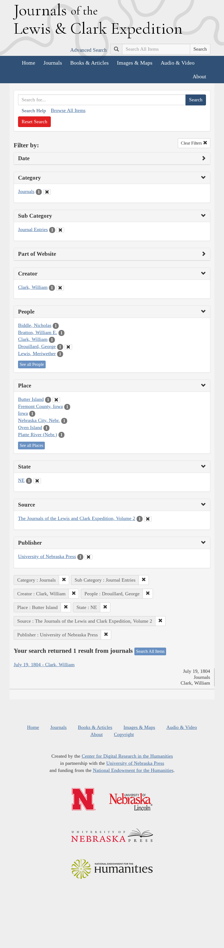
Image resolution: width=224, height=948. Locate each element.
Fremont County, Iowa (40, 406)
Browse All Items (68, 110)
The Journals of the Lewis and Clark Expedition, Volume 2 (76, 518)
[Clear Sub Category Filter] (60, 230)
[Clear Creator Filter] (60, 288)
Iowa (23, 413)
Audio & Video (177, 63)
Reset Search (34, 121)
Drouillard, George (37, 346)
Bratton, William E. (37, 332)
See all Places (31, 445)
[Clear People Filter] (68, 347)
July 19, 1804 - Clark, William (44, 664)
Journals (52, 63)
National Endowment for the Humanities (133, 770)
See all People (32, 364)
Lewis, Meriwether (37, 353)
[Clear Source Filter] (148, 519)
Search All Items (150, 651)
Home (28, 63)
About (199, 76)
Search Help (34, 110)
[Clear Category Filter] (47, 192)
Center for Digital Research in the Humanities (127, 756)
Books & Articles (89, 63)
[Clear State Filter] (37, 481)
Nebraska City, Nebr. (39, 420)
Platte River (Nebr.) (37, 434)
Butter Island (31, 399)
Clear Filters (192, 143)
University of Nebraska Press (47, 556)
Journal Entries (33, 229)
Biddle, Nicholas (34, 325)
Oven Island (30, 427)
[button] (64, 580)
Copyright (124, 734)
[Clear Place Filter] (56, 400)
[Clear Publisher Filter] (88, 557)
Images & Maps (134, 63)
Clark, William (33, 287)
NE (21, 480)
